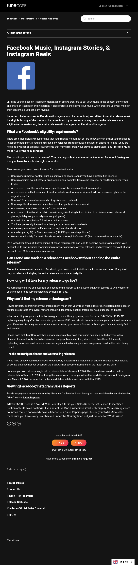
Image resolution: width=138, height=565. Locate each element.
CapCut (11, 514)
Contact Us (13, 489)
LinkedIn (19, 424)
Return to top (15, 469)
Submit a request (82, 458)
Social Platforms (49, 18)
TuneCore (12, 18)
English (124, 561)
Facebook (9, 424)
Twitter (14, 424)
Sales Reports (31, 397)
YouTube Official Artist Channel (26, 508)
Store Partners (29, 18)
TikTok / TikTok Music (20, 495)
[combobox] (123, 562)
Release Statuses (17, 502)
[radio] (60, 443)
